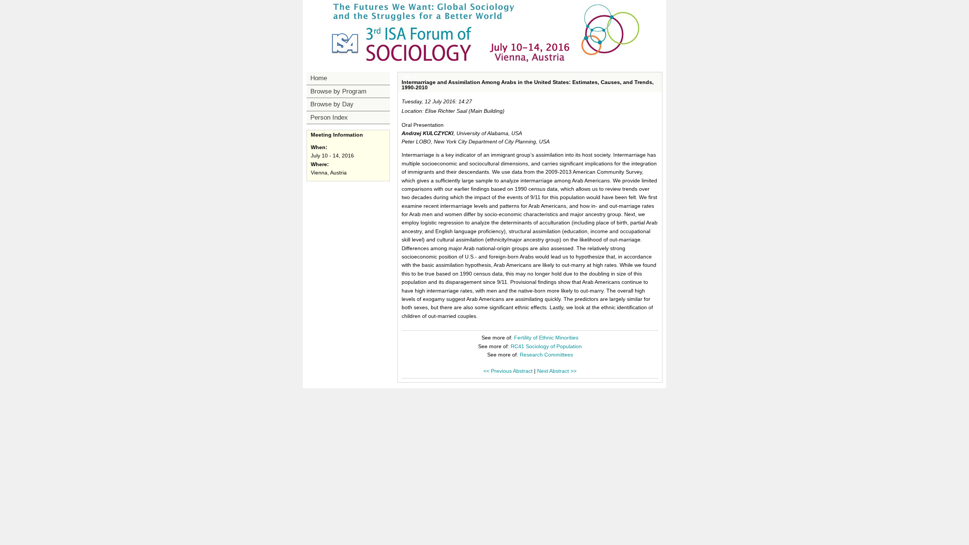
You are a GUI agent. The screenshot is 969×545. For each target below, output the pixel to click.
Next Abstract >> (556, 371)
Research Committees (546, 355)
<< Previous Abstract (508, 371)
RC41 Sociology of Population (546, 346)
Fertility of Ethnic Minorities (546, 338)
